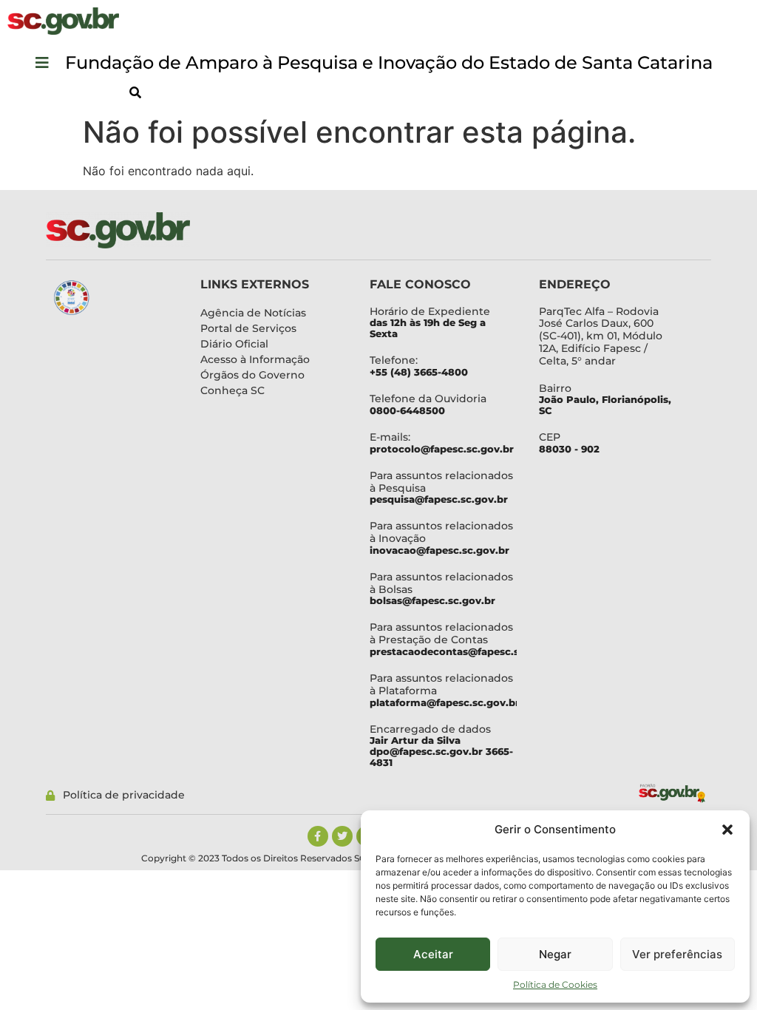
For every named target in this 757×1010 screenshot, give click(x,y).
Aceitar (433, 954)
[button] (727, 829)
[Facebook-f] (318, 836)
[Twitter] (342, 836)
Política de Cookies (555, 984)
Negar (555, 954)
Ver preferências (677, 954)
